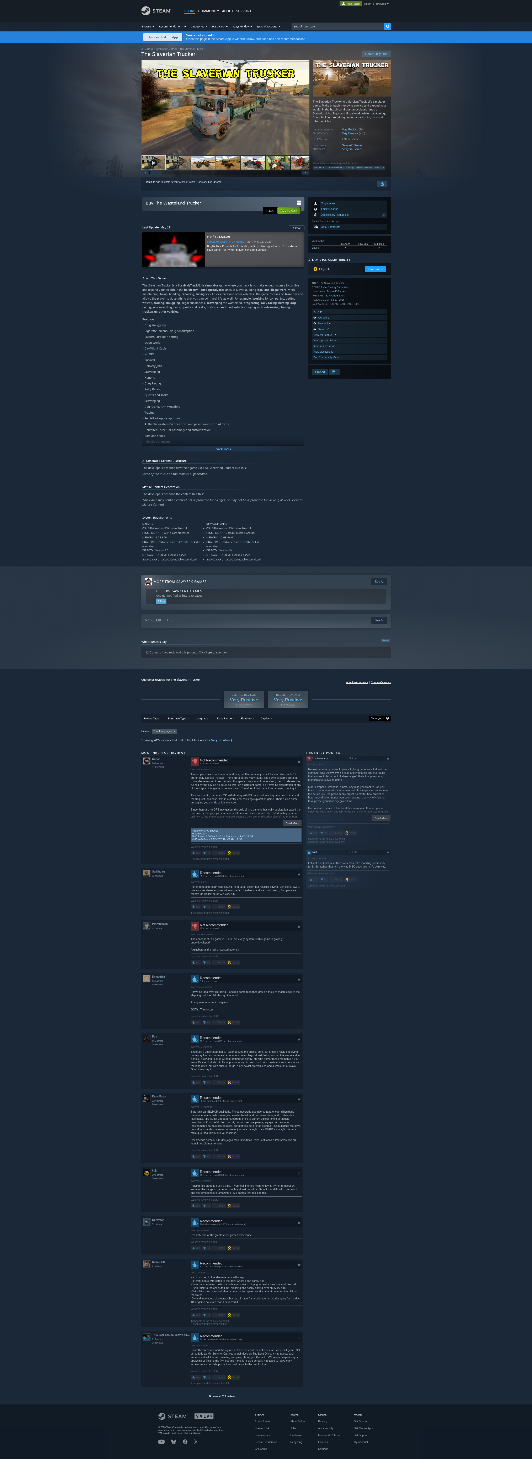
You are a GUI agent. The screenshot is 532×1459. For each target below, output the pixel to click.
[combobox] (338, 26)
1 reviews (157, 1224)
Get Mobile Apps (364, 1428)
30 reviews (157, 1178)
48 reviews (157, 984)
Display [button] (265, 718)
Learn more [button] (375, 269)
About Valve (297, 1421)
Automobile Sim (335, 167)
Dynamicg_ (159, 976)
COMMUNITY (208, 11)
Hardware (296, 1435)
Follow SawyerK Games (179, 591)
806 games (157, 763)
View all (385, 640)
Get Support (361, 1435)
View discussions (323, 351)
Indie (324, 287)
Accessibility (326, 1428)
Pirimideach (160, 923)
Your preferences (381, 682)
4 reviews (157, 928)
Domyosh (158, 1219)
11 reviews (157, 876)
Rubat (156, 759)
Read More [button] (292, 823)
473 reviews (158, 767)
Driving (349, 167)
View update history (325, 340)
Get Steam (360, 1421)
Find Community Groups (327, 357)
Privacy (322, 1421)
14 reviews (157, 1044)
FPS (377, 167)
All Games (147, 48)
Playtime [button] (246, 718)
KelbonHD (158, 1262)
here (209, 652)
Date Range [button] (224, 718)
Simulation (319, 167)
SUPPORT (244, 11)
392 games (157, 1175)
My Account (361, 1442)
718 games (157, 1339)
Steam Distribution (266, 1442)
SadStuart (158, 871)
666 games (157, 981)
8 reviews (157, 1266)
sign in (367, 3)
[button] (148, 26)
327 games (157, 1101)
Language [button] (202, 718)
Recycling (296, 1442)
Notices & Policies (329, 1435)
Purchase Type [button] (177, 718)
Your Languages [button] (162, 731)
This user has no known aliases (171, 1334)
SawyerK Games (352, 145)
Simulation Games (166, 48)
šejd (155, 1170)
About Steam (263, 1421)
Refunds (323, 1448)
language (381, 3)
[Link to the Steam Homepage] (156, 14)
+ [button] (383, 167)
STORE (189, 11)
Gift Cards (261, 1448)
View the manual (323, 334)
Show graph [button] (377, 718)
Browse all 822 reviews (222, 1396)
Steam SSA (262, 1428)
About (227, 11)
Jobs (293, 1428)
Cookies (323, 1442)
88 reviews (157, 1104)
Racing (332, 287)
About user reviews (357, 682)
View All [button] (296, 227)
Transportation (364, 167)
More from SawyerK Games (180, 582)
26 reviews (157, 1342)
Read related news (324, 346)
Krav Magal (159, 1096)
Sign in (149, 182)
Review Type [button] (151, 718)
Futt (154, 1036)
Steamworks (262, 1435)
